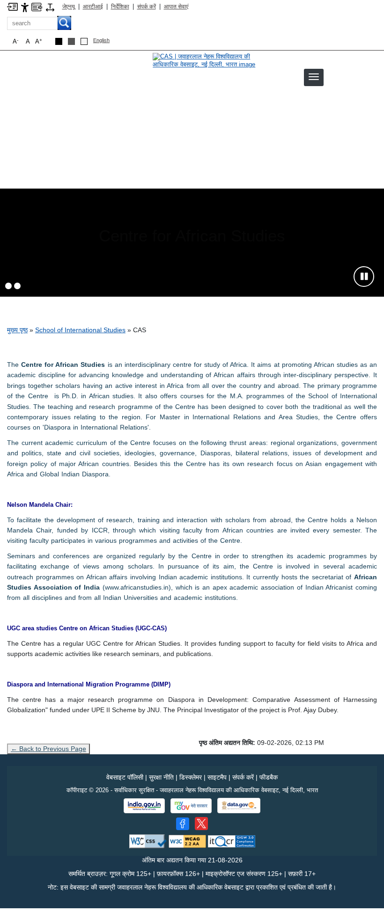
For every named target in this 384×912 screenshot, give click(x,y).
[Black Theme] (58, 41)
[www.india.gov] (144, 805)
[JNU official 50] (201, 823)
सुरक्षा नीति (161, 777)
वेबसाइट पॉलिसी (124, 777)
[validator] (148, 841)
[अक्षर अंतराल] (50, 6)
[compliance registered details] (231, 841)
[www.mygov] (191, 805)
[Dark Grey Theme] (71, 41)
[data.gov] (238, 805)
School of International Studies (80, 330)
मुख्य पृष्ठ (17, 330)
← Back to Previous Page (48, 748)
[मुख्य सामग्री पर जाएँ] (12, 6)
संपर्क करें (146, 6)
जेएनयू (68, 6)
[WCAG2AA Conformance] (187, 841)
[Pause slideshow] (364, 276)
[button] (314, 76)
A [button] (38, 41)
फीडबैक (268, 777)
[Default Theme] (84, 41)
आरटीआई (93, 6)
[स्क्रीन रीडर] (36, 6)
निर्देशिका (120, 6)
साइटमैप (217, 777)
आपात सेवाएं (176, 6)
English (101, 40)
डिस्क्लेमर (190, 777)
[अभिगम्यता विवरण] (25, 6)
